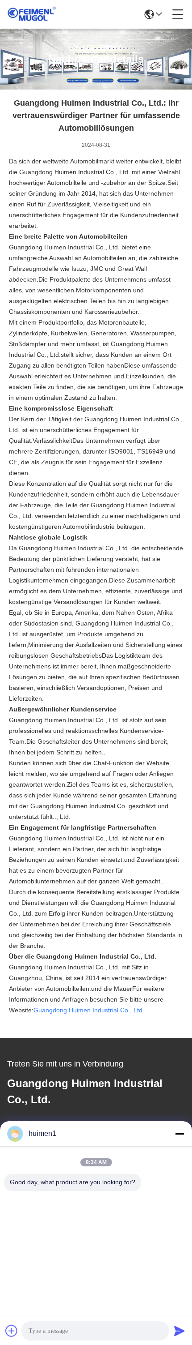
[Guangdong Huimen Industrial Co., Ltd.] (31, 14)
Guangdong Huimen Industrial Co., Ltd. (88, 1010)
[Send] (179, 1331)
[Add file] (11, 1331)
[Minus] (179, 1133)
